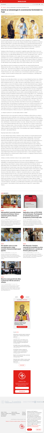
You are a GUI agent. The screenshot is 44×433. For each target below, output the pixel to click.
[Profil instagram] (36, 4)
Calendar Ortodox (22, 326)
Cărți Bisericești (25, 414)
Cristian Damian (7, 219)
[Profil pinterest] (37, 4)
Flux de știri (3, 4)
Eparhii (4, 7)
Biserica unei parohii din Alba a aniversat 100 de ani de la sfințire (11, 280)
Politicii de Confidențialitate (32, 426)
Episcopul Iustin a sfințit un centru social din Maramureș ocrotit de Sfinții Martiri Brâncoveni (21, 360)
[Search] (42, 1)
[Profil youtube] (39, 4)
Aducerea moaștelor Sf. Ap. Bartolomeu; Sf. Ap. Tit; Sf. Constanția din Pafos (20, 323)
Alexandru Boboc (30, 252)
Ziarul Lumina (14, 412)
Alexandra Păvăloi (8, 284)
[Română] (42, 4)
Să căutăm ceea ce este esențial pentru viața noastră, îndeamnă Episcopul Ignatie (11, 248)
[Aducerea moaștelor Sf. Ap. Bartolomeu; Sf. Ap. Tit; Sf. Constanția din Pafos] (22, 311)
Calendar (22, 299)
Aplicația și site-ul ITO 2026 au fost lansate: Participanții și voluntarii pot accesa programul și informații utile (32, 215)
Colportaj (13, 414)
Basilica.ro (22, 1)
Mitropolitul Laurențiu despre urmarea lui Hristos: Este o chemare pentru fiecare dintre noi (11, 215)
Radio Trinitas (4, 412)
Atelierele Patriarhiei (16, 413)
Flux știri (22, 365)
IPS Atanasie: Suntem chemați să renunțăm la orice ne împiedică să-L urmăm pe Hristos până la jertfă (33, 248)
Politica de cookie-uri (24, 421)
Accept (29, 429)
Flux (16, 332)
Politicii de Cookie (35, 425)
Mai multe (39, 429)
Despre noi (8, 421)
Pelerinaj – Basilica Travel (6, 413)
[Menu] (1, 1)
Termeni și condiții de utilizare (15, 421)
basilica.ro (6, 13)
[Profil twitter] (34, 4)
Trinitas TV (24, 412)
